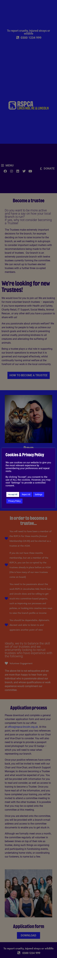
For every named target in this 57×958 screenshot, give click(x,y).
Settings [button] (38, 494)
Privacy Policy (14, 501)
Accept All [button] (12, 494)
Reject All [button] (26, 494)
